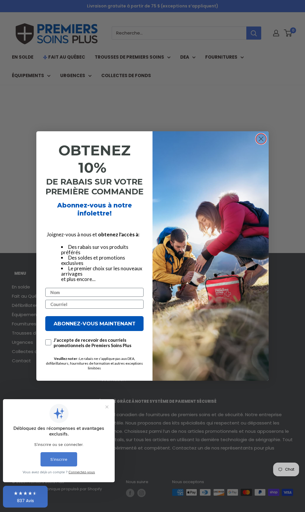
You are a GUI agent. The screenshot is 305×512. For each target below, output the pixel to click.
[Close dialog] (261, 139)
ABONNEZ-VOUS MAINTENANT (95, 324)
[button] (25, 497)
